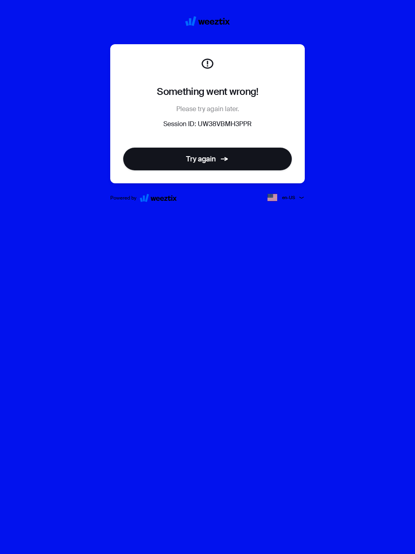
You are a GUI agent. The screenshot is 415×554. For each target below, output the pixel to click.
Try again (201, 159)
